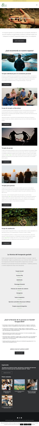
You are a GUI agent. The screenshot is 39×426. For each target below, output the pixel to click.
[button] (7, 384)
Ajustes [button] (30, 424)
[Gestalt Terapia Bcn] (4, 5)
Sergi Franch (7, 237)
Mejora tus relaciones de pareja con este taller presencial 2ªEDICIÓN (32, 392)
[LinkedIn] (21, 418)
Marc (10, 196)
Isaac (7, 154)
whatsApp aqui (24, 0)
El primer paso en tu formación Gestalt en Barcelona (7, 392)
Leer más (33, 424)
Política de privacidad (30, 420)
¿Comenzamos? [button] (6, 84)
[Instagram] (19, 418)
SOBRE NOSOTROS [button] (7, 372)
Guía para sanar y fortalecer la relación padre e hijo (7, 407)
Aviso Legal (25, 420)
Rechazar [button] (25, 424)
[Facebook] (17, 418)
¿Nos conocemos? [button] (19, 40)
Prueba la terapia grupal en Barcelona (19, 391)
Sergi (10, 154)
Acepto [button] (22, 424)
